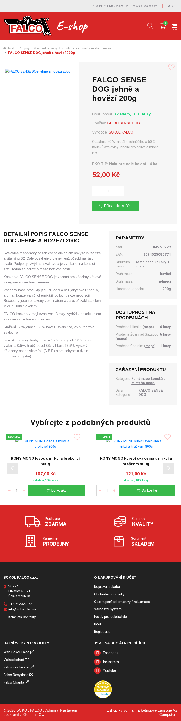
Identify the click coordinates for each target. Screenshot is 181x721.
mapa (148, 327)
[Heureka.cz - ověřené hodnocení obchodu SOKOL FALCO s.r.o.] (103, 689)
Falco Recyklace (16, 675)
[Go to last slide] (12, 468)
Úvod (10, 48)
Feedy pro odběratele (110, 616)
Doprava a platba (107, 587)
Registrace (102, 632)
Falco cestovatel (16, 667)
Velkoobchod (14, 660)
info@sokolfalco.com (144, 6)
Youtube (109, 670)
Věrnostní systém (108, 609)
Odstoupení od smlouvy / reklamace (122, 602)
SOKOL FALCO (121, 132)
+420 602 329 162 (20, 604)
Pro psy (24, 48)
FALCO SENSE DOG (123, 123)
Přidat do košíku (118, 205)
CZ (173, 6)
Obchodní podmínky (109, 594)
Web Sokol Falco (16, 652)
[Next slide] (168, 468)
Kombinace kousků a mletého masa (86, 48)
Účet (97, 624)
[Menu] (174, 25)
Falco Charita (14, 682)
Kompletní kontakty (22, 617)
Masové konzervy (46, 48)
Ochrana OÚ (33, 715)
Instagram (111, 662)
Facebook (110, 653)
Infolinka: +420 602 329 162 (110, 6)
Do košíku (58, 490)
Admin (50, 710)
